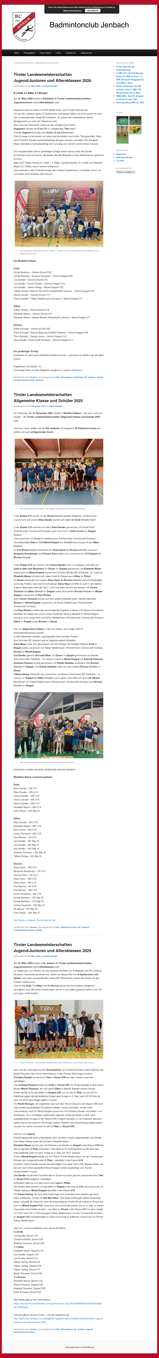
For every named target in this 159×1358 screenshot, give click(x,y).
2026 (57, 377)
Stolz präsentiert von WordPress (79, 1347)
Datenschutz (86, 52)
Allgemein (121, 154)
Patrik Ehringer (51, 86)
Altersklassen (67, 377)
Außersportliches (124, 157)
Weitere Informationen (72, 10)
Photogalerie (29, 52)
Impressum (71, 52)
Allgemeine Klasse (69, 927)
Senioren (40, 380)
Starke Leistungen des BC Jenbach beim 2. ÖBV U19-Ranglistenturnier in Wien (129, 89)
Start (16, 52)
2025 (57, 927)
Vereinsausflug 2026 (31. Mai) (130, 102)
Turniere (33, 377)
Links (58, 52)
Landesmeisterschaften (24, 380)
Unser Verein (45, 52)
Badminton (79, 377)
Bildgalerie (77, 370)
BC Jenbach (90, 377)
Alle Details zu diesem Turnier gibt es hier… (36, 920)
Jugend (99, 377)
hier (39, 366)
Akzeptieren (92, 10)
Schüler (39, 930)
